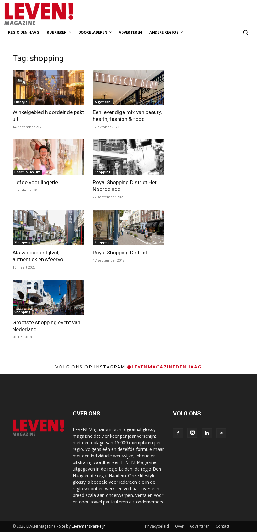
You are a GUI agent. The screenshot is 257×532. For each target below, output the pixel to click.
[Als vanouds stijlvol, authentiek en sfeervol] (48, 227)
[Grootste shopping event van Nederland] (48, 297)
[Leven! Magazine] (55, 14)
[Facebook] (178, 433)
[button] (245, 32)
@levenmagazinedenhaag (164, 366)
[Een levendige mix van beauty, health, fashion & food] (128, 87)
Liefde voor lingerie (35, 182)
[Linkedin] (207, 433)
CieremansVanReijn (88, 526)
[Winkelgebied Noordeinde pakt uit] (48, 87)
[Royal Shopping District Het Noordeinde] (128, 157)
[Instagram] (192, 433)
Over (179, 526)
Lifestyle (20, 102)
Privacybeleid (157, 526)
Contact (222, 526)
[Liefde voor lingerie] (48, 157)
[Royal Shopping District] (128, 227)
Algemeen (103, 102)
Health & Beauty (27, 172)
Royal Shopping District (120, 252)
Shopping (103, 172)
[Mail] (221, 433)
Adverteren (200, 526)
